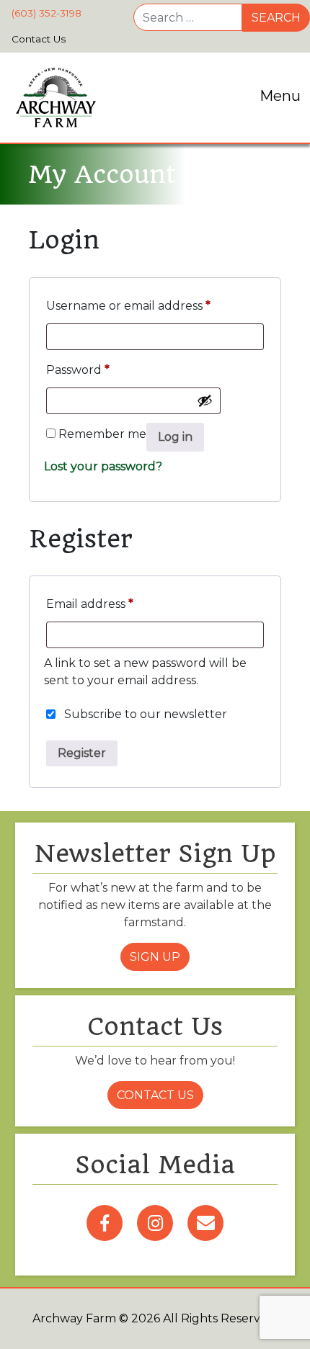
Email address (89, 604)
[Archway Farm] (56, 98)
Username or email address (128, 306)
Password (78, 370)
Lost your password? (103, 466)
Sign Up (155, 957)
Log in (175, 437)
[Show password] (205, 400)
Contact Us (155, 1095)
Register (82, 753)
